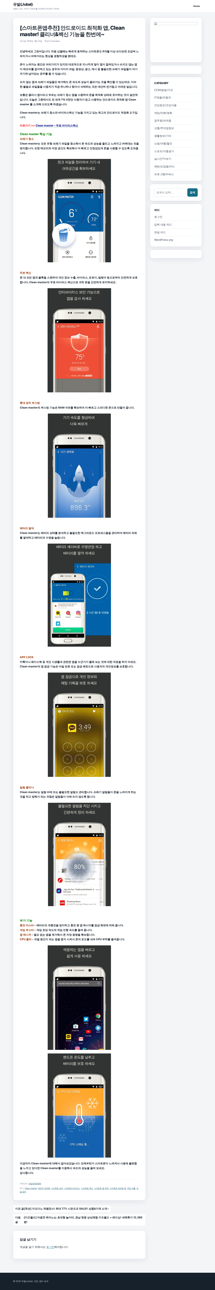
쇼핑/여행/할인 (163, 143)
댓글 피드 (160, 232)
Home (196, 6)
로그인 (50, 1247)
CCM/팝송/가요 (163, 90)
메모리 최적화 (44, 1188)
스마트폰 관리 (57, 1188)
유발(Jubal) (23, 4)
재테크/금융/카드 (164, 166)
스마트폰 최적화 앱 (118, 1188)
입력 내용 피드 (163, 224)
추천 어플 (131, 1188)
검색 (192, 192)
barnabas (55, 41)
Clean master (31, 1188)
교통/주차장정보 (164, 128)
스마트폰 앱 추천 (101, 1188)
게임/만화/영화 (34, 1183)
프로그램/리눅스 (164, 174)
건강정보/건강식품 (165, 105)
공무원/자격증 (162, 120)
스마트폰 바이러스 (72, 1188)
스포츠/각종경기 (164, 151)
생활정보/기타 (162, 135)
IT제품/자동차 (162, 97)
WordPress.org (163, 239)
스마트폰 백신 (87, 1188)
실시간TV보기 (162, 158)
